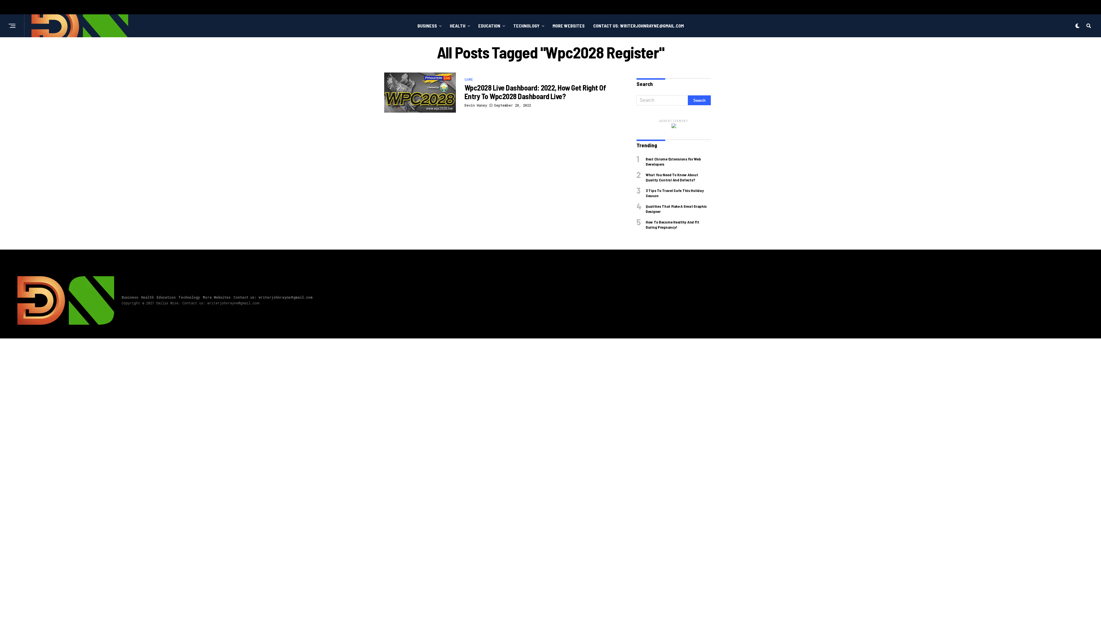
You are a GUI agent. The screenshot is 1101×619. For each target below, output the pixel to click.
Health (457, 25)
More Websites (569, 25)
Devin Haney (475, 105)
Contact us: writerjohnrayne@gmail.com (638, 25)
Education (489, 25)
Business (427, 25)
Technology (526, 25)
